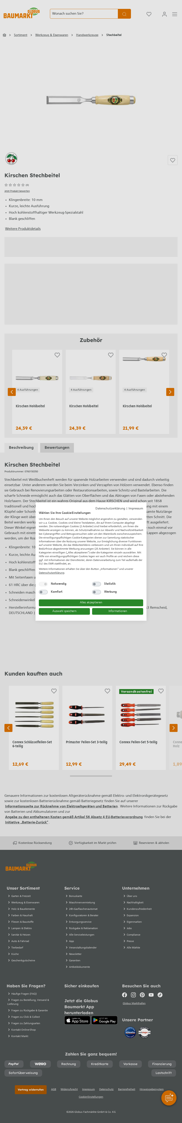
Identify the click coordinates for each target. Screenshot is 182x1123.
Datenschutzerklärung (110, 508)
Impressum (136, 508)
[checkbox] (43, 584)
